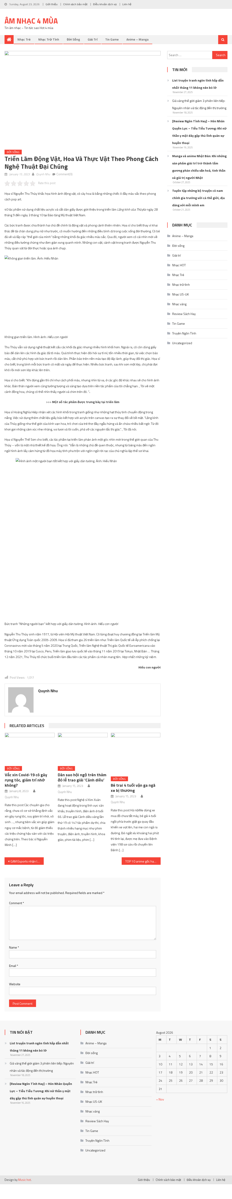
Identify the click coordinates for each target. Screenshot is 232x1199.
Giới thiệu (52, 4)
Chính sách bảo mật (75, 4)
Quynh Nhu (43, 174)
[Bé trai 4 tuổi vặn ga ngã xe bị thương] (136, 753)
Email (13, 965)
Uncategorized (182, 343)
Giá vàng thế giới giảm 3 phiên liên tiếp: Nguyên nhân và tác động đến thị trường (199, 104)
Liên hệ (126, 4)
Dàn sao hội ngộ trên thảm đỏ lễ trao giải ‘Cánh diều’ (82, 777)
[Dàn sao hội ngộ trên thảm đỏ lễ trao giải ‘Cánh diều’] (83, 748)
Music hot (24, 1179)
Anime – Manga (137, 39)
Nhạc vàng (179, 304)
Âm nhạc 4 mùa (31, 20)
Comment (16, 903)
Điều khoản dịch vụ (105, 4)
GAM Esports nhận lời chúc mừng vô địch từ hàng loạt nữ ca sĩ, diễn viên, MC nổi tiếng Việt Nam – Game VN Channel (27, 861)
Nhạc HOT (179, 265)
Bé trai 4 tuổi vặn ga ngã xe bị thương (133, 787)
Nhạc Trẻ (24, 39)
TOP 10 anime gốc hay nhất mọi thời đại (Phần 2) (143, 861)
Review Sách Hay (184, 313)
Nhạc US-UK (180, 294)
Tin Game (112, 39)
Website (14, 984)
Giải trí (92, 39)
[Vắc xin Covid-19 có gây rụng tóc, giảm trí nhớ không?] (30, 748)
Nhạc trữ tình (48, 39)
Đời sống (73, 39)
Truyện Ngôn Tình (184, 333)
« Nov (160, 1099)
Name (14, 947)
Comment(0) (64, 174)
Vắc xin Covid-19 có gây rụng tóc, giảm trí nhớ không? (26, 780)
